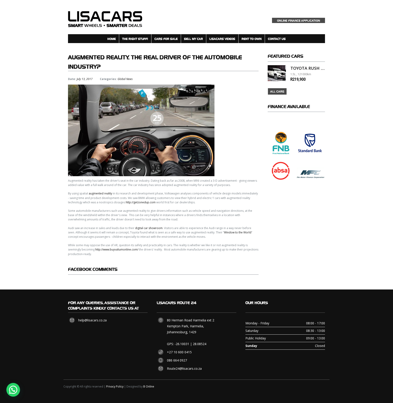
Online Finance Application (298, 20)
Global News (125, 79)
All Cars (277, 91)
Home (111, 38)
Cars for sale (166, 38)
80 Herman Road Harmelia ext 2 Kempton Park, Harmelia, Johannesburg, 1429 (190, 326)
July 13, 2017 (85, 79)
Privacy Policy (114, 386)
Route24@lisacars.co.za (184, 368)
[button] (13, 390)
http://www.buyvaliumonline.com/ (116, 249)
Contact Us (277, 38)
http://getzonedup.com (141, 202)
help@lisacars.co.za (92, 320)
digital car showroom (149, 228)
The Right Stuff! (135, 38)
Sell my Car (193, 38)
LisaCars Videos (222, 38)
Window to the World (237, 232)
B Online (148, 386)
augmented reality (100, 193)
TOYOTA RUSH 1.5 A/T (312, 68)
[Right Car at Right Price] (105, 17)
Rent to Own (252, 38)
